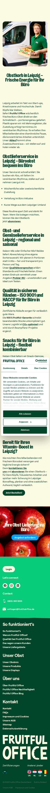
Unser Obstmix (11, 662)
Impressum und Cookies (16, 716)
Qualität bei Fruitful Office (17, 639)
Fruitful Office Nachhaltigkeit (19, 689)
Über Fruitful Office (13, 685)
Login (9, 569)
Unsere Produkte (12, 666)
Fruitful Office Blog (13, 693)
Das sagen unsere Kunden (17, 643)
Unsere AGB (9, 720)
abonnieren (14, 221)
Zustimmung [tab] (9, 368)
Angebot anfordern (25, 537)
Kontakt (7, 708)
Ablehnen (25, 430)
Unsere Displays (11, 670)
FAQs (5, 712)
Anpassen (23, 422)
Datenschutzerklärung (15, 728)
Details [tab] (24, 368)
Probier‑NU (19, 277)
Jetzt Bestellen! (14, 492)
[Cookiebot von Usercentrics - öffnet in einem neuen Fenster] (35, 361)
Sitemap (7, 724)
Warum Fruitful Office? (15, 634)
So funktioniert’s (12, 630)
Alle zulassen (25, 414)
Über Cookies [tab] (40, 368)
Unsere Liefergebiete (14, 647)
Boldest (43, 782)
